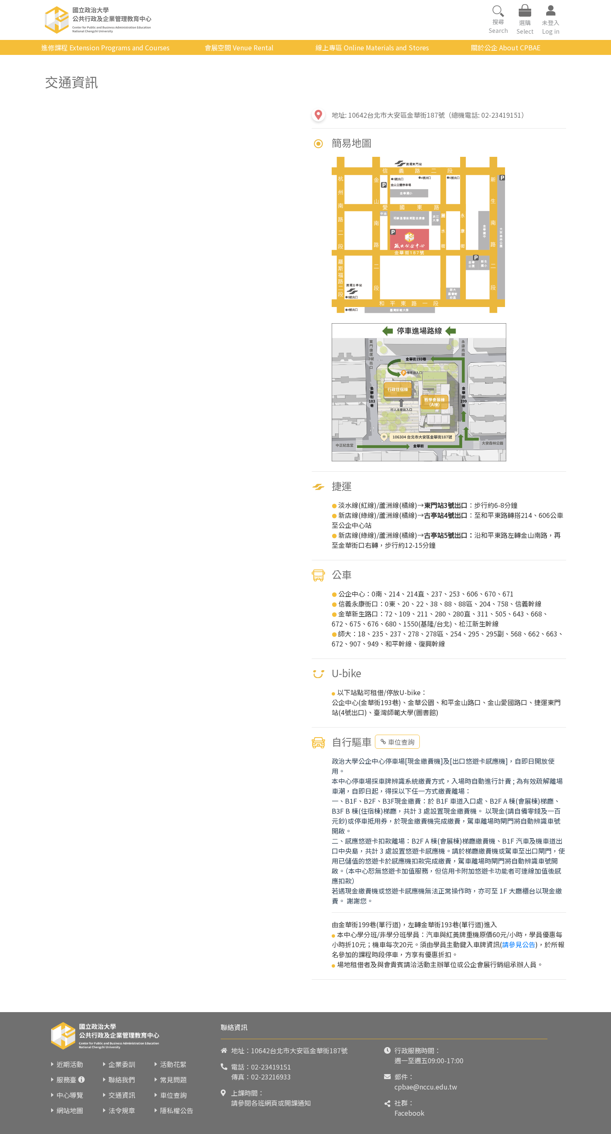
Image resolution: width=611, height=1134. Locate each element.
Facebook (409, 1113)
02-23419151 (271, 1067)
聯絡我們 (121, 1079)
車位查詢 (401, 742)
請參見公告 (518, 944)
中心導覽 (70, 1095)
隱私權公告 (176, 1110)
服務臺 (66, 1079)
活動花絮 (173, 1064)
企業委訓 (121, 1064)
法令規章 (121, 1110)
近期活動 (70, 1064)
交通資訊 (121, 1095)
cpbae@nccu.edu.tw (425, 1087)
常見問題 (173, 1079)
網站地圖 (70, 1110)
